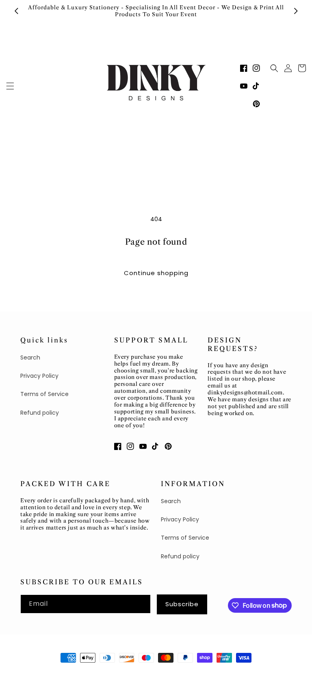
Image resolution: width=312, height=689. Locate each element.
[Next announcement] (296, 11)
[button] (10, 86)
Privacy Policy (39, 376)
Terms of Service (44, 394)
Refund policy (39, 413)
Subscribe (182, 604)
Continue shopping (156, 273)
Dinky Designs (59, 673)
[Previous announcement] (16, 11)
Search (30, 357)
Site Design (98, 673)
